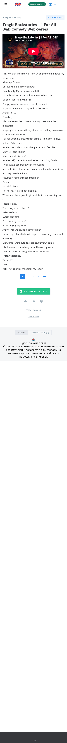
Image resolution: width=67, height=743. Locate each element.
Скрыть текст (57, 17)
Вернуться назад (13, 17)
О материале (33, 316)
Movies (37, 309)
